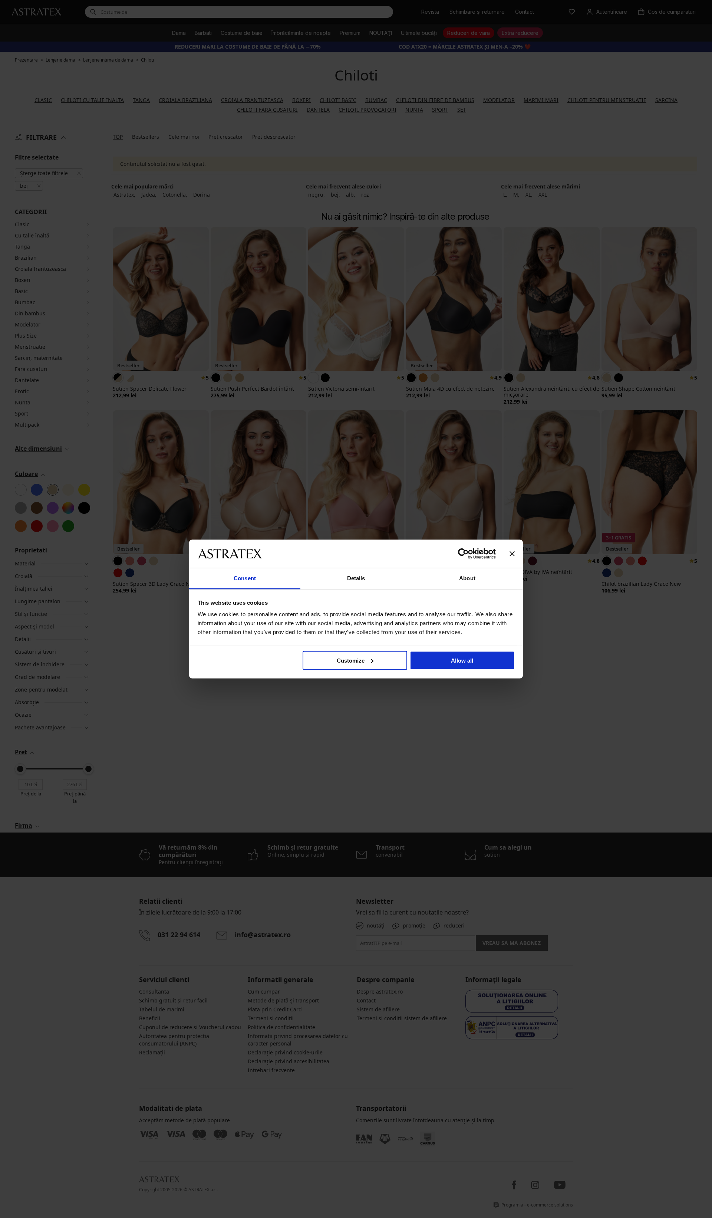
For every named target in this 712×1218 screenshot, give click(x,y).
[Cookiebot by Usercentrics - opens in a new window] (463, 553)
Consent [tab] (245, 578)
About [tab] (467, 578)
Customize (351, 660)
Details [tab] (356, 578)
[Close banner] (512, 553)
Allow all (462, 660)
